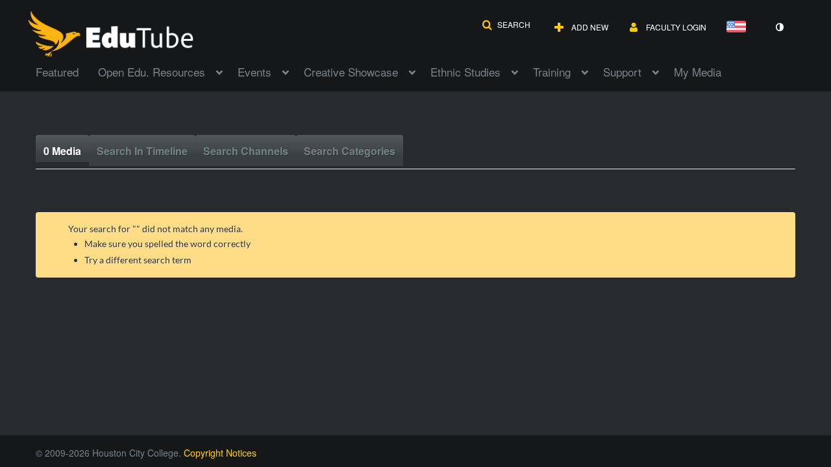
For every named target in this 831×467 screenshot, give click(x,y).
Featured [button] (57, 72)
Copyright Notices (220, 452)
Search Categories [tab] (349, 150)
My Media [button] (697, 72)
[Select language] (739, 28)
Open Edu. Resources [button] (151, 72)
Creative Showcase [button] (351, 72)
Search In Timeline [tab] (142, 150)
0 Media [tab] (62, 150)
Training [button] (552, 72)
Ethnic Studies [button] (465, 72)
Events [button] (254, 72)
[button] (506, 24)
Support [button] (622, 72)
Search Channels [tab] (245, 150)
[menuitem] (67, 70)
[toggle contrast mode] (779, 27)
